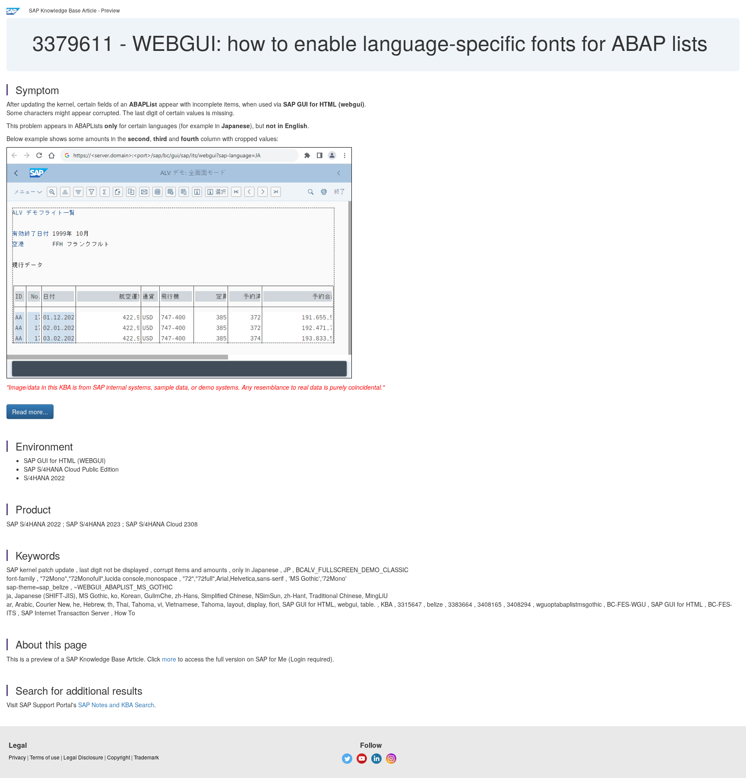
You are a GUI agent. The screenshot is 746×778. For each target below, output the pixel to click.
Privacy (17, 757)
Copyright (118, 757)
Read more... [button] (30, 411)
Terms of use (45, 757)
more (169, 659)
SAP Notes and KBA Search (116, 704)
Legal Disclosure (83, 757)
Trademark (146, 757)
